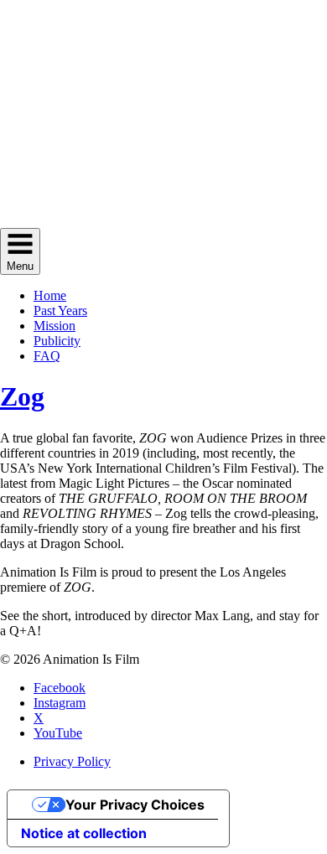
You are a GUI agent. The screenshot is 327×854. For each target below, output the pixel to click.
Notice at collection (84, 833)
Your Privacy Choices (135, 804)
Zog (22, 396)
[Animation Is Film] (163, 220)
